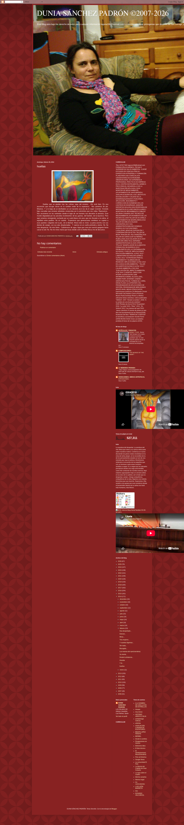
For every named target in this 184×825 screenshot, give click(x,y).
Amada (137, 709)
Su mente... (123, 654)
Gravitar (122, 660)
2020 (120, 579)
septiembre (124, 608)
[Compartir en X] (86, 236)
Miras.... (122, 637)
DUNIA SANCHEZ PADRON (122, 705)
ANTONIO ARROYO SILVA (140, 715)
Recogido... (123, 648)
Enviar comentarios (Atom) (56, 255)
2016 (120, 590)
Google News (140, 759)
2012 (120, 676)
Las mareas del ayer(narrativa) (130, 651)
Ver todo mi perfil (121, 716)
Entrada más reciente (45, 252)
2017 (120, 588)
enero (122, 670)
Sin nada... (123, 646)
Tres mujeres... (125, 640)
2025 (120, 564)
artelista (138, 723)
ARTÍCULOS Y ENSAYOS (127, 330)
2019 (120, 582)
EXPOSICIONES (123, 379)
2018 (120, 585)
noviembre (123, 602)
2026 (120, 561)
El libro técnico (140, 748)
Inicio (74, 252)
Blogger (114, 809)
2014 (120, 596)
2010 (120, 682)
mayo (122, 619)
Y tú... (121, 663)
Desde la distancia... (126, 657)
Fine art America (140, 757)
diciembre (123, 599)
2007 (120, 691)
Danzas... (123, 634)
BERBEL (138, 736)
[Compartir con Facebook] (88, 236)
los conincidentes (140, 783)
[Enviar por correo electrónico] (81, 236)
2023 (120, 570)
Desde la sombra (141, 739)
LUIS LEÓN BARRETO (139, 787)
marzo (122, 625)
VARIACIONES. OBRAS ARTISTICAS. (131, 377)
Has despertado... (126, 631)
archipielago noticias (139, 719)
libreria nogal (139, 780)
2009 (120, 685)
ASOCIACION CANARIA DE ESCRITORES (140, 727)
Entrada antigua (102, 252)
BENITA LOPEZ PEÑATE (140, 733)
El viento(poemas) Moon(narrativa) (140, 752)
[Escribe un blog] (84, 236)
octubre (122, 605)
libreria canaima (140, 777)
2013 (120, 673)
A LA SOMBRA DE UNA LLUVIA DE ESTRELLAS (141, 705)
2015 (120, 593)
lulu (136, 791)
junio (122, 617)
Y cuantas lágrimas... (127, 643)
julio (121, 614)
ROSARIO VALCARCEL (139, 794)
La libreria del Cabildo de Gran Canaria (141, 768)
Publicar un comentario (48, 247)
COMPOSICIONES (124, 351)
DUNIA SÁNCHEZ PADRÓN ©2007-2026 (103, 13)
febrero (122, 628)
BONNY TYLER (134, 332)
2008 (120, 688)
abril (121, 622)
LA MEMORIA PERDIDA (126, 368)
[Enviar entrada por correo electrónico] (77, 236)
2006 (120, 694)
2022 (120, 573)
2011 (120, 679)
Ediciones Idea (140, 746)
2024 (120, 567)
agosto (122, 611)
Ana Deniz (138, 712)
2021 (120, 576)
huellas (122, 666)
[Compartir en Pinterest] (91, 236)
